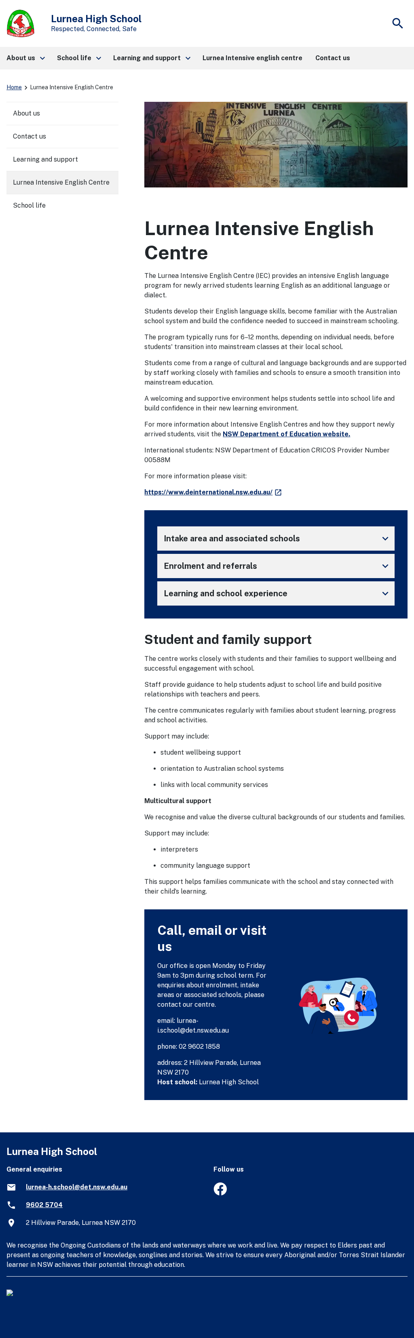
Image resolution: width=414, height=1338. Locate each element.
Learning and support (45, 159)
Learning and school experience (277, 593)
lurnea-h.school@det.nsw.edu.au (76, 1187)
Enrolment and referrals (277, 566)
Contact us (29, 136)
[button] (25, 58)
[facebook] (220, 1193)
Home (14, 87)
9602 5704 (44, 1205)
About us (26, 113)
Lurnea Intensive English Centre (61, 182)
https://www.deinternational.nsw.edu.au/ (213, 492)
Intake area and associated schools (277, 538)
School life (29, 205)
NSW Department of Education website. (286, 434)
